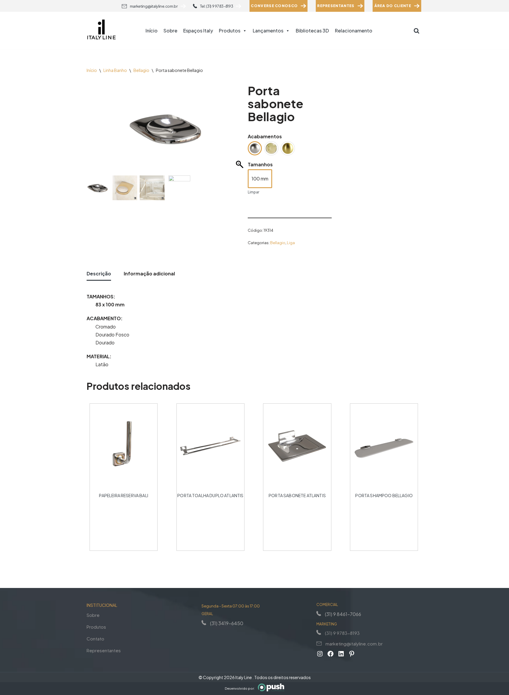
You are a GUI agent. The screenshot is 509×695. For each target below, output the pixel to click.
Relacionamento (353, 30)
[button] (240, 131)
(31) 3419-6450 (226, 623)
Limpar (253, 192)
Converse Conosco (274, 6)
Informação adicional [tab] (149, 273)
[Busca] (416, 31)
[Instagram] (319, 653)
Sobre (170, 30)
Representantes (335, 6)
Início (152, 30)
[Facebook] (330, 653)
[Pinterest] (351, 653)
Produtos (229, 30)
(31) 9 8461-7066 (343, 614)
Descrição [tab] (99, 273)
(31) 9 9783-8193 (342, 633)
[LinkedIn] (341, 653)
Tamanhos (260, 164)
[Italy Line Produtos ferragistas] (101, 30)
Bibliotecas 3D (312, 30)
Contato (95, 638)
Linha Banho (115, 70)
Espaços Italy (198, 30)
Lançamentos (268, 30)
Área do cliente (393, 6)
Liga (291, 242)
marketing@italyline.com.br (154, 6)
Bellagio (141, 70)
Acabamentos (265, 136)
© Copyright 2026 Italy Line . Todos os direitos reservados (255, 677)
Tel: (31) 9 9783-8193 (216, 6)
